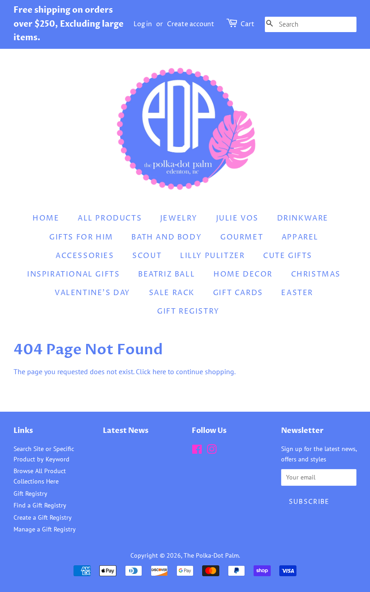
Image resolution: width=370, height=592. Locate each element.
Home (45, 218)
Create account (190, 24)
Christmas (316, 274)
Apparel (300, 237)
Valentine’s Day (92, 293)
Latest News (125, 431)
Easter (297, 293)
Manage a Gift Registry (45, 529)
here (159, 371)
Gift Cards (238, 293)
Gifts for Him (81, 237)
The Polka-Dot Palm (211, 555)
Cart (247, 24)
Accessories (85, 256)
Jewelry (179, 218)
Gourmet (241, 237)
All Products (110, 218)
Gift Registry (188, 311)
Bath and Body (166, 237)
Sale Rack (171, 293)
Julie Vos (237, 218)
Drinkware (302, 218)
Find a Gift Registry (40, 505)
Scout (147, 256)
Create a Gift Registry (43, 517)
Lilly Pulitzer (212, 256)
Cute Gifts (287, 256)
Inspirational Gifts (73, 274)
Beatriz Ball (166, 274)
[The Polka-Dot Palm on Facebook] (197, 451)
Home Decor (243, 274)
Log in (143, 24)
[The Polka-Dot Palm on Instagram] (212, 451)
